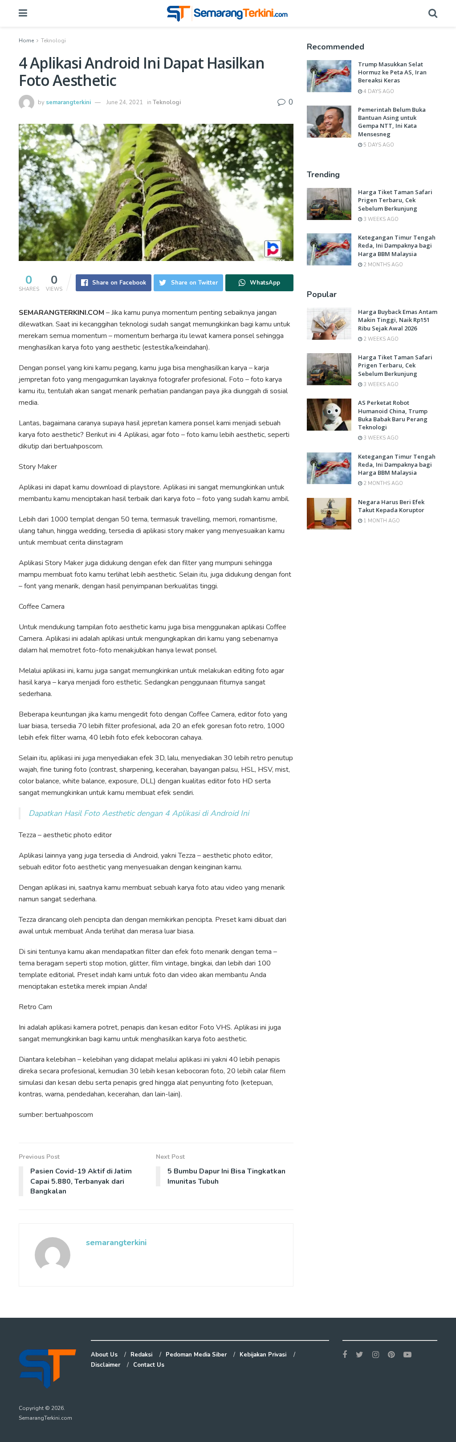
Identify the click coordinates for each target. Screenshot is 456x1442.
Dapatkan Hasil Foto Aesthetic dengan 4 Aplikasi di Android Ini (138, 813)
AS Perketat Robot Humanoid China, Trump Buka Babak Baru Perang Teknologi (393, 415)
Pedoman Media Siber (196, 1355)
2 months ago (382, 264)
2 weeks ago (380, 339)
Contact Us (148, 1365)
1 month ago (381, 520)
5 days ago (378, 145)
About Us (104, 1355)
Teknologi (53, 40)
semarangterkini (68, 102)
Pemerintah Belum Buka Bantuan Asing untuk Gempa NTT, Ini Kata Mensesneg (392, 122)
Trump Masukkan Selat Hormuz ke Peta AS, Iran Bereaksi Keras (392, 72)
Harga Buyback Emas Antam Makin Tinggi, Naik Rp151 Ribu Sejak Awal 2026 (397, 320)
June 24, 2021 (124, 102)
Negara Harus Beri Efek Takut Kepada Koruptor (391, 506)
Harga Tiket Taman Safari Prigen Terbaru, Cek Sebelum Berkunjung (395, 200)
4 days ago (378, 91)
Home (26, 40)
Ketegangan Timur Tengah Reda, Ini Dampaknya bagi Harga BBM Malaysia (397, 245)
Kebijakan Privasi (263, 1355)
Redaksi (141, 1355)
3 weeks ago (380, 219)
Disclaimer (105, 1365)
